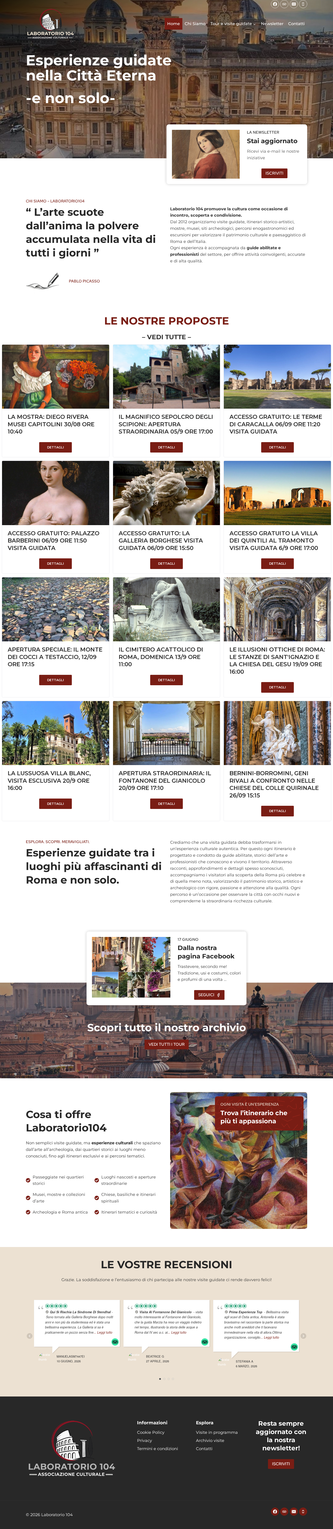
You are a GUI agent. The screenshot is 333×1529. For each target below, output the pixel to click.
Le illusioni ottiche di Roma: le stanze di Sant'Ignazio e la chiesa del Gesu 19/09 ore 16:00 (277, 660)
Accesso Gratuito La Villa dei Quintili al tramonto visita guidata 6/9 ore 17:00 (273, 540)
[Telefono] (303, 4)
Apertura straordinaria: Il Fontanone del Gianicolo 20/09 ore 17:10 (165, 780)
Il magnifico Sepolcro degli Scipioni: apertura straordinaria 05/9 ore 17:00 (166, 424)
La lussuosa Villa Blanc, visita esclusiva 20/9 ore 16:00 (49, 780)
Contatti (296, 23)
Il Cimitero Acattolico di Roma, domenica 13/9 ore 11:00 (161, 657)
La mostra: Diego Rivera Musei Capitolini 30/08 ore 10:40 (51, 424)
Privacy (144, 1440)
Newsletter (272, 23)
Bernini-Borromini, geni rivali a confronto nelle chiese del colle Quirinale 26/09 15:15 (274, 784)
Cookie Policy (150, 1432)
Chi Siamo (195, 23)
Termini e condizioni (157, 1448)
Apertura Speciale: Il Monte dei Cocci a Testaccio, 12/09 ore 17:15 (55, 657)
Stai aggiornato (272, 141)
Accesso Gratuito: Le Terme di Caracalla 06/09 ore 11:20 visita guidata (275, 424)
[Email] (294, 4)
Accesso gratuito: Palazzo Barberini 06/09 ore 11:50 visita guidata (53, 540)
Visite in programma (217, 1432)
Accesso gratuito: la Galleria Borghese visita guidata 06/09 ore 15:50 (161, 540)
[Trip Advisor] (284, 4)
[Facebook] (275, 4)
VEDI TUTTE (166, 337)
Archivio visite (210, 1440)
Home (173, 23)
